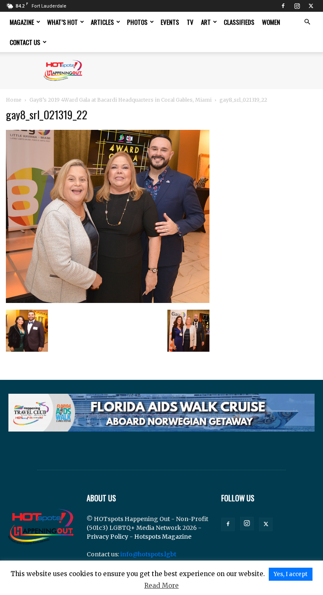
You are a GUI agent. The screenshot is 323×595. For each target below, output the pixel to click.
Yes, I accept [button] (290, 574)
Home (13, 100)
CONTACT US (25, 42)
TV (190, 21)
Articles (102, 21)
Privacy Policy (107, 536)
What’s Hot (62, 21)
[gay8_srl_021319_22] (107, 301)
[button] (307, 22)
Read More (161, 586)
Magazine (22, 21)
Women (271, 21)
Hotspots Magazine (162, 536)
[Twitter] (310, 6)
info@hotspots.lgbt (148, 554)
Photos (137, 21)
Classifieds (239, 21)
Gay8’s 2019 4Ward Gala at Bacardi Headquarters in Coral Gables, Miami (120, 100)
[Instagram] (297, 6)
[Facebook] (283, 6)
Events (170, 21)
